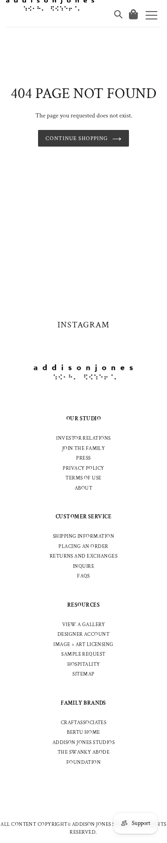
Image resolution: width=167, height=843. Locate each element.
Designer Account (83, 634)
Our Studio (83, 418)
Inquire (83, 566)
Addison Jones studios (83, 742)
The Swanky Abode (83, 752)
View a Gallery (83, 624)
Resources (83, 605)
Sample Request (83, 654)
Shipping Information (83, 536)
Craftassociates (84, 723)
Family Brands (83, 703)
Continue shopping (76, 138)
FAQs (83, 576)
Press (83, 458)
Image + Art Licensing (83, 644)
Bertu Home (83, 732)
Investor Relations (83, 438)
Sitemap (83, 674)
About (83, 488)
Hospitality (83, 664)
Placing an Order (83, 546)
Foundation (83, 762)
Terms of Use (83, 478)
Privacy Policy (83, 468)
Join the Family (83, 448)
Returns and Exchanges (83, 556)
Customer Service (83, 516)
